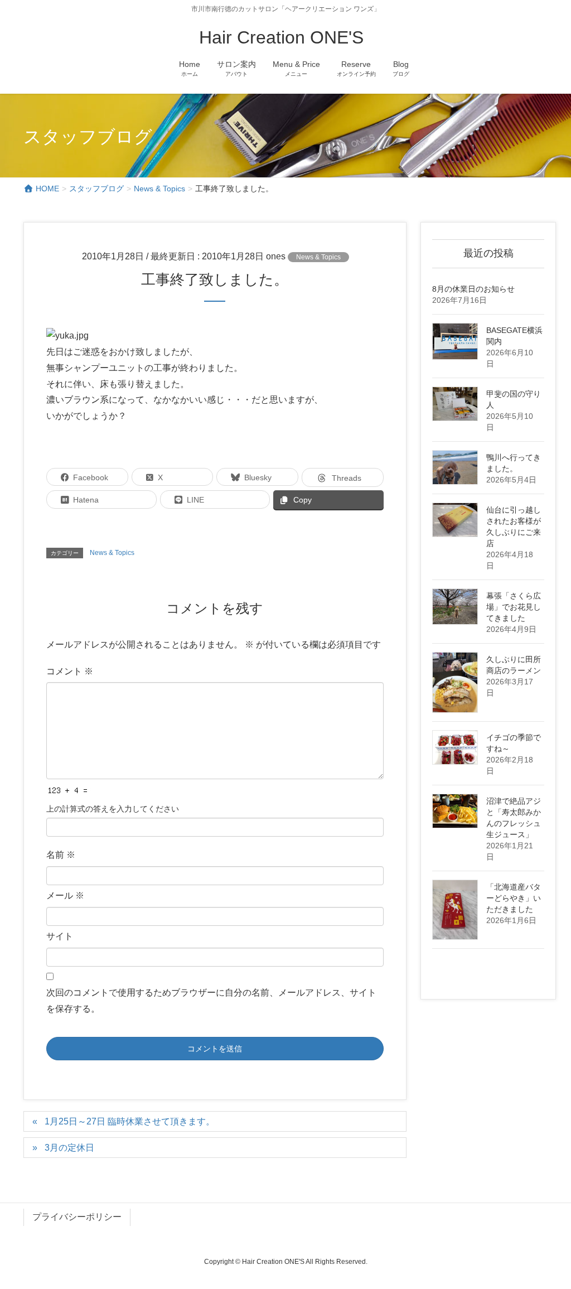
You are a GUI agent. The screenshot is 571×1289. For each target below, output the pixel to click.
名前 (60, 855)
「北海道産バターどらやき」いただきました (513, 898)
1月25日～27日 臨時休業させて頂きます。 (130, 1121)
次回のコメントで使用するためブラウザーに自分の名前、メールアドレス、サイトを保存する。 (211, 1000)
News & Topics (318, 257)
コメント (69, 671)
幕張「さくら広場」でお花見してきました (513, 606)
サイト (59, 936)
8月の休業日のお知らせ (473, 288)
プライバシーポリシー (77, 1217)
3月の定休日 (69, 1147)
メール (65, 895)
